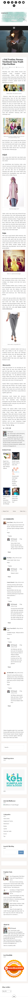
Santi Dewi (10, 522)
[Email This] (6, 428)
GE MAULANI (10, 673)
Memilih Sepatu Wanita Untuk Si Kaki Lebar (15, 463)
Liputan (5, 829)
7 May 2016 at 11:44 (16, 540)
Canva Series (6, 819)
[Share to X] (9, 428)
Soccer (5, 834)
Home (14, 511)
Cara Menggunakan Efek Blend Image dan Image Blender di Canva (17, 878)
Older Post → (23, 511)
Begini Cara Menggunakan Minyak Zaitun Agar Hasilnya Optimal (6, 464)
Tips (23, 67)
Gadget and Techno (8, 821)
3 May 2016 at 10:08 (18, 522)
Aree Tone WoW (11, 628)
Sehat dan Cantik (7, 831)
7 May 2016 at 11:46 (16, 605)
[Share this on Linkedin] (13, 425)
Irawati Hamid (10, 582)
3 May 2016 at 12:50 (17, 558)
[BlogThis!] (7, 428)
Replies (10, 536)
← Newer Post (5, 511)
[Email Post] (3, 428)
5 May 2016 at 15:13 (18, 673)
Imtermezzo (6, 824)
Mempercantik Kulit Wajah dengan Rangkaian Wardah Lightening (15, 480)
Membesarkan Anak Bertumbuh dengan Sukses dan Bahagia (6, 500)
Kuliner (5, 826)
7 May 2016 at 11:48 (16, 646)
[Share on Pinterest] (12, 425)
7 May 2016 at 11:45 (16, 570)
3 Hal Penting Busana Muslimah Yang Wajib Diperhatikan (12, 61)
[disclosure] (9, 309)
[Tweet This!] (8, 425)
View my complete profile (9, 946)
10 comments (6, 69)
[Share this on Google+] (10, 425)
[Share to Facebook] (10, 428)
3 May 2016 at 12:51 (19, 582)
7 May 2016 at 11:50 (16, 692)
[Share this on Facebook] (6, 425)
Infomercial (19, 67)
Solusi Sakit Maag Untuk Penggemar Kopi (15, 499)
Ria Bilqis (9, 558)
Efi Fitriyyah (14, 539)
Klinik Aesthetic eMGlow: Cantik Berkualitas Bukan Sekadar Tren (17, 905)
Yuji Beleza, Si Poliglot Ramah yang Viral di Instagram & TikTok (17, 891)
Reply (8, 533)
